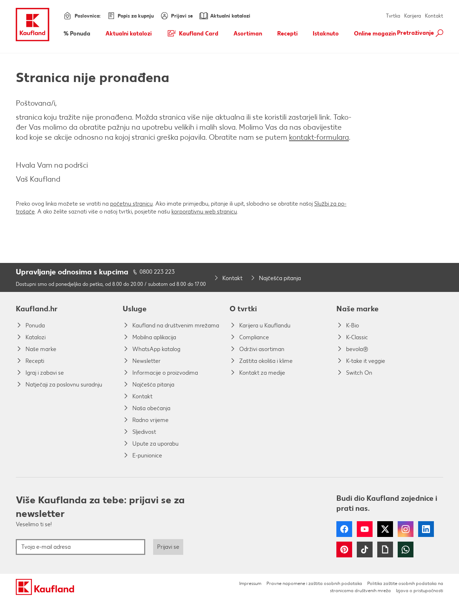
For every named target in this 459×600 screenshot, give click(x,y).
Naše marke (357, 308)
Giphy (385, 549)
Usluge (135, 308)
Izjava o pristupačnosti (419, 590)
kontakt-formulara (319, 137)
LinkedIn (426, 529)
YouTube (365, 529)
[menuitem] (77, 33)
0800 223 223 (157, 271)
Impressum (250, 583)
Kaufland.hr (37, 308)
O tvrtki (243, 308)
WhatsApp (405, 549)
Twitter (385, 529)
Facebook (344, 529)
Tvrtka (393, 16)
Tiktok (365, 549)
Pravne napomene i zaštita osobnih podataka (314, 583)
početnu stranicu (131, 203)
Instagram (405, 529)
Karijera (412, 16)
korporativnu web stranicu (204, 211)
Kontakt (434, 16)
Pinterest (344, 549)
